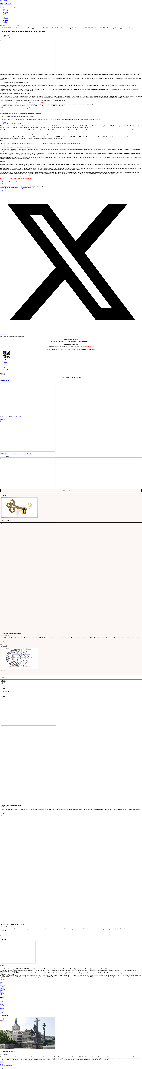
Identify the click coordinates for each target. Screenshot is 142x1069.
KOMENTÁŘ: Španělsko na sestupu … (12, 416)
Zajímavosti (5, 12)
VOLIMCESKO (6, 4)
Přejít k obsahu (3, 0)
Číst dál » (3, 641)
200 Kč (68, 377)
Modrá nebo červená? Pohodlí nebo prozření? (12, 924)
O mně (4, 13)
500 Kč (73, 377)
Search (1, 25)
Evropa (4, 36)
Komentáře (5, 10)
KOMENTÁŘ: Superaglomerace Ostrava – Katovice (16, 454)
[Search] (18, 25)
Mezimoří (5, 37)
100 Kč (62, 377)
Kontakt (5, 14)
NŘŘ (9, 37)
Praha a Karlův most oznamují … (8, 1051)
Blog (4, 9)
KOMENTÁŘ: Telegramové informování (11, 633)
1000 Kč (79, 377)
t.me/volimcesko (16, 186)
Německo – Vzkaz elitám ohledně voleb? (11, 805)
